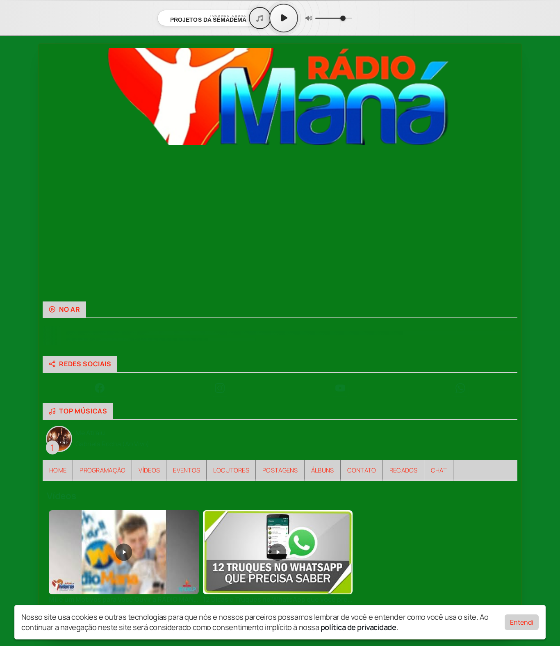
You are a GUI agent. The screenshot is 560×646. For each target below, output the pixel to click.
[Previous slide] (54, 223)
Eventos (186, 470)
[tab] (251, 288)
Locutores (231, 470)
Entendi (521, 622)
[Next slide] (506, 223)
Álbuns (322, 470)
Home (57, 470)
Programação (102, 470)
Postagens (280, 470)
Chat (439, 470)
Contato (361, 470)
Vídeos (149, 470)
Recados (403, 470)
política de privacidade (358, 627)
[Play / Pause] (283, 18)
